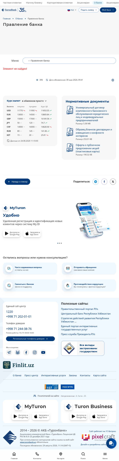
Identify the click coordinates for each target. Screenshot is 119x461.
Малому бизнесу (34, 3)
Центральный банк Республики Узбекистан (86, 313)
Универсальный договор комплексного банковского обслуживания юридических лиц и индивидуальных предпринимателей (92, 114)
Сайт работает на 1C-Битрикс (102, 431)
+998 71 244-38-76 (19, 329)
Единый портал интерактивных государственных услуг (79, 328)
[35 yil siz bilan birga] (14, 10)
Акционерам (83, 3)
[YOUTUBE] (43, 352)
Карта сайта (99, 375)
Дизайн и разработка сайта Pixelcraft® (98, 444)
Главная (7, 18)
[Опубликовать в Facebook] (104, 182)
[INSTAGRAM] (35, 352)
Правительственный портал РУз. (79, 308)
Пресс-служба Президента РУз (78, 334)
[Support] (111, 443)
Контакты (85, 375)
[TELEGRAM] (9, 352)
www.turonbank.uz (28, 442)
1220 (9, 312)
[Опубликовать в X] (113, 182)
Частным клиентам (12, 3)
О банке (98, 3)
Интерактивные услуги (53, 375)
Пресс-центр (31, 375)
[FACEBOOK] (26, 352)
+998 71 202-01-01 (19, 316)
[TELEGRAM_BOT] (18, 352)
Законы (73, 375)
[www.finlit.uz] (30, 365)
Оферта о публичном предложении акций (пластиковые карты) (88, 148)
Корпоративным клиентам (60, 3)
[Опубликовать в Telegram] (96, 182)
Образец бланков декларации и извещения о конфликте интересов (94, 132)
